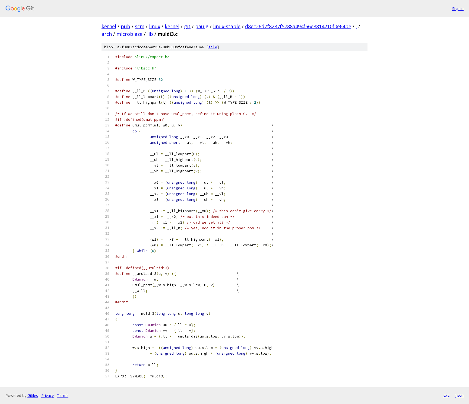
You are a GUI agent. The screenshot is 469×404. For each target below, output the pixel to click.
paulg (201, 26)
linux (154, 26)
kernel (109, 26)
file (212, 47)
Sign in (458, 8)
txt (446, 395)
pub (125, 26)
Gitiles (32, 395)
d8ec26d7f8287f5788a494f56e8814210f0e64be (298, 26)
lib (150, 34)
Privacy (47, 395)
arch (107, 34)
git (187, 26)
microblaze (129, 34)
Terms (62, 395)
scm (139, 26)
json (459, 395)
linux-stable (226, 26)
